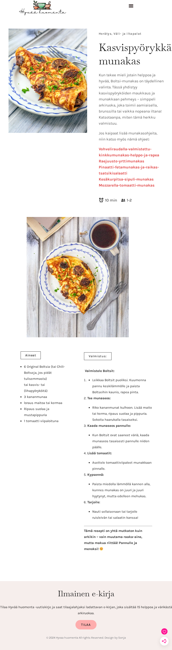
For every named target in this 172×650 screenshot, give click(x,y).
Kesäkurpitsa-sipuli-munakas (126, 179)
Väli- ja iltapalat (127, 34)
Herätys (105, 34)
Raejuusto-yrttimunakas (121, 161)
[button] (131, 7)
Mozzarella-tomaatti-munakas (127, 185)
